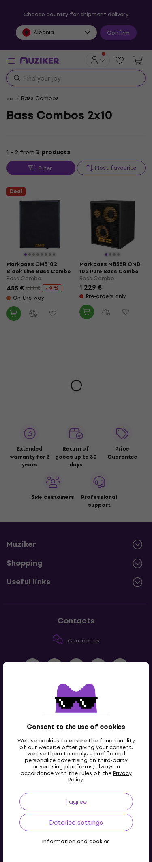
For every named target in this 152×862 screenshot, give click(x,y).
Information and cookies (76, 842)
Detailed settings (76, 822)
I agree (76, 802)
